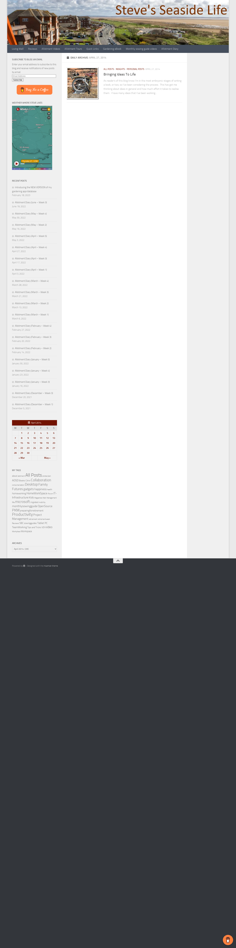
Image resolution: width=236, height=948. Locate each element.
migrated (34, 502)
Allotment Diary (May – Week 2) (31, 224)
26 (47, 448)
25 (41, 448)
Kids (31, 497)
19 (47, 443)
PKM (15, 510)
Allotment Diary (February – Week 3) (33, 337)
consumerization (18, 485)
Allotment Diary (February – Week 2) (33, 348)
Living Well (18, 48)
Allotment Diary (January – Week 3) (32, 381)
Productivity (22, 514)
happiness (40, 489)
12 (47, 438)
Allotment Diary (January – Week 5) (32, 359)
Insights (120, 69)
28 (15, 452)
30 (28, 452)
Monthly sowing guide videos (141, 48)
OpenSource (45, 506)
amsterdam (46, 476)
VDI (43, 527)
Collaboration (41, 480)
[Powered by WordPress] (24, 566)
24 (34, 448)
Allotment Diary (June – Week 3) (31, 202)
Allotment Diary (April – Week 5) (31, 236)
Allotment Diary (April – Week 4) (31, 247)
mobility (42, 502)
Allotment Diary (169, 48)
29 (21, 452)
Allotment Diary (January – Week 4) (32, 370)
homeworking (19, 493)
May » (47, 457)
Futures (17, 489)
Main (44, 498)
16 (28, 443)
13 (53, 438)
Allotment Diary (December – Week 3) (34, 393)
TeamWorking (19, 527)
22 (21, 448)
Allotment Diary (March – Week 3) (32, 292)
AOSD (15, 480)
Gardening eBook (112, 48)
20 (53, 443)
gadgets (28, 489)
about (14, 476)
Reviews (32, 48)
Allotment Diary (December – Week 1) (34, 404)
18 (41, 443)
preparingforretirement (31, 510)
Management (52, 498)
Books (22, 480)
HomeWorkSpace (36, 493)
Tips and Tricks (34, 527)
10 (34, 438)
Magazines (38, 498)
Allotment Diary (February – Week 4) (33, 325)
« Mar (22, 457)
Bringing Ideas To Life (120, 74)
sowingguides (30, 523)
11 (41, 438)
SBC (21, 523)
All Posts (109, 69)
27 (53, 448)
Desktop (31, 484)
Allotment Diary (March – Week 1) (32, 314)
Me (13, 502)
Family (43, 484)
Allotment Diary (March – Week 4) (32, 281)
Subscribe (17, 80)
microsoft (22, 502)
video (48, 527)
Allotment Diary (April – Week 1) (31, 269)
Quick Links (92, 48)
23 (28, 448)
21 (15, 448)
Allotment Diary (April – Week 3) (31, 258)
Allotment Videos (51, 48)
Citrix (28, 480)
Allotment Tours (73, 48)
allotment (21, 476)
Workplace (16, 531)
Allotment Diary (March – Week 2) (32, 303)
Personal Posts (135, 69)
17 (34, 443)
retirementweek (44, 519)
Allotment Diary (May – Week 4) (31, 213)
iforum (50, 493)
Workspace (26, 531)
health (49, 489)
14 (15, 443)
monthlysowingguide (24, 506)
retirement (33, 519)
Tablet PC (42, 523)
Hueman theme (51, 566)
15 (21, 443)
